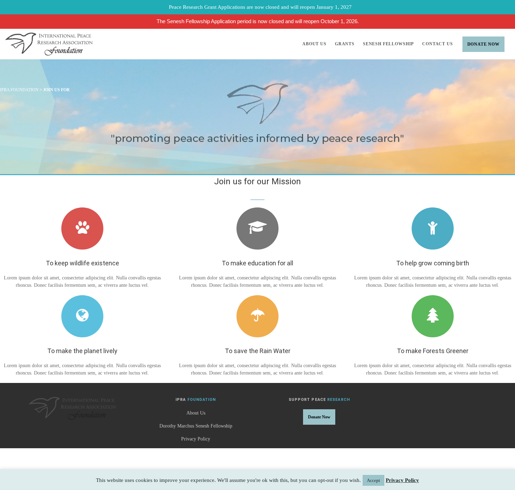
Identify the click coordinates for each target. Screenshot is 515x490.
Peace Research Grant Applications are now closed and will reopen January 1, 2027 (260, 7)
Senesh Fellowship (388, 43)
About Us (314, 43)
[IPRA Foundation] (48, 44)
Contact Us (437, 43)
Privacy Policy (195, 439)
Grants (345, 43)
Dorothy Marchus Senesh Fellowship (195, 426)
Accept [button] (373, 480)
